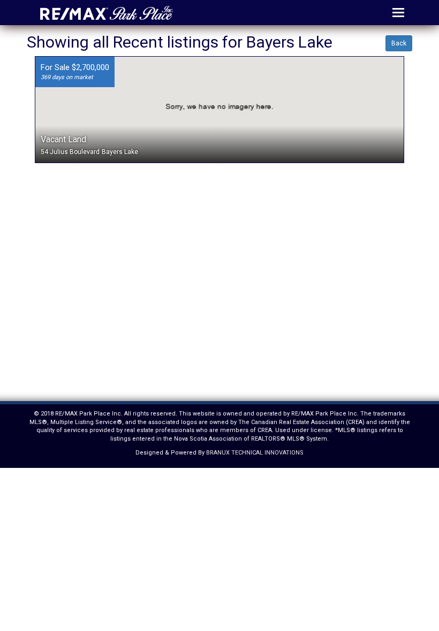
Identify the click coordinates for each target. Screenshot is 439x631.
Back (398, 43)
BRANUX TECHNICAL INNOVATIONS (255, 452)
